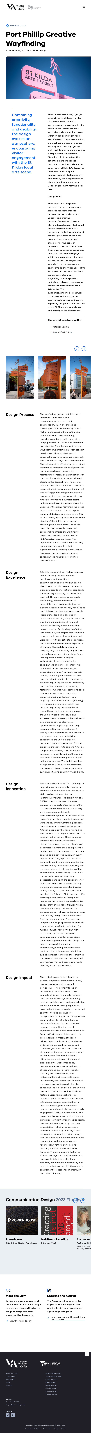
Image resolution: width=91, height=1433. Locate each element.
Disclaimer (37, 1429)
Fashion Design (51, 1385)
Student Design (51, 1394)
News (8, 1382)
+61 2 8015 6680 (13, 1402)
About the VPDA (12, 1373)
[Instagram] (7, 1415)
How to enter (10, 1376)
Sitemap (63, 1429)
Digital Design (50, 1382)
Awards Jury (10, 1379)
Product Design (51, 1388)
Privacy (56, 1429)
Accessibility (47, 1429)
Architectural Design (53, 1373)
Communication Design (54, 1376)
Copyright (28, 1429)
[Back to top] (87, 1354)
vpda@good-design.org (16, 1405)
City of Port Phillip (62, 332)
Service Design (51, 1391)
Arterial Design (61, 326)
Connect (9, 1385)
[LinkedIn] (13, 1415)
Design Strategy (51, 1379)
